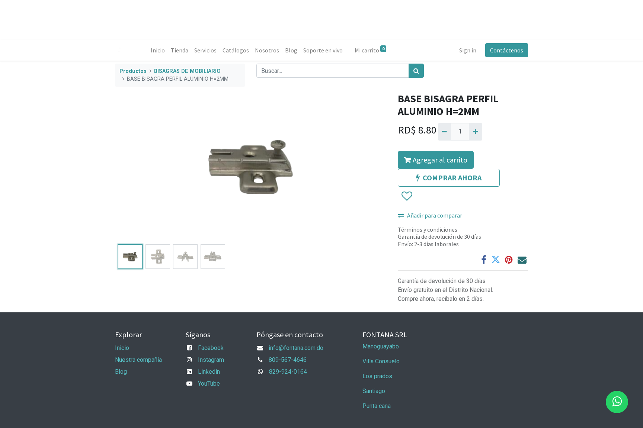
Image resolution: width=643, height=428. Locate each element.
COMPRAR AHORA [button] (452, 177)
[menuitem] (158, 50)
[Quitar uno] (444, 131)
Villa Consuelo (381, 361)
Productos (133, 71)
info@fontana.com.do (296, 347)
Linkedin (209, 371)
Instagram (211, 359)
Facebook (211, 347)
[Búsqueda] (416, 71)
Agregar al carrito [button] (439, 159)
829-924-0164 (288, 371)
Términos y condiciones (427, 229)
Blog (121, 371)
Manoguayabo (380, 346)
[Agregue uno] (475, 131)
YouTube (209, 383)
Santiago (373, 391)
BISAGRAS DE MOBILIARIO (187, 71)
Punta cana (377, 405)
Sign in (467, 50)
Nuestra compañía (138, 359)
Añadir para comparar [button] (434, 215)
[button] (135, 167)
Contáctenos (506, 50)
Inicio (122, 347)
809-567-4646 (288, 359)
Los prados (377, 376)
